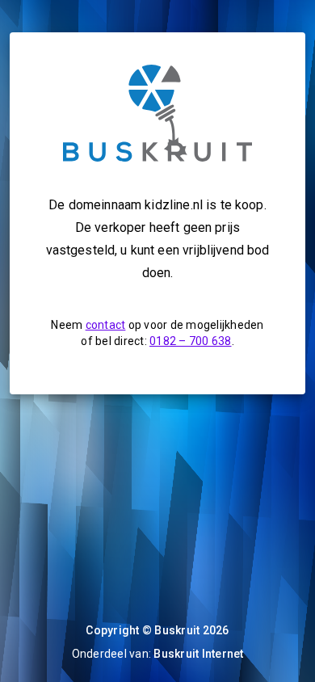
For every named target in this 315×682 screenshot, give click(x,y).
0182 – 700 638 (190, 341)
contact (106, 324)
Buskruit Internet (198, 653)
